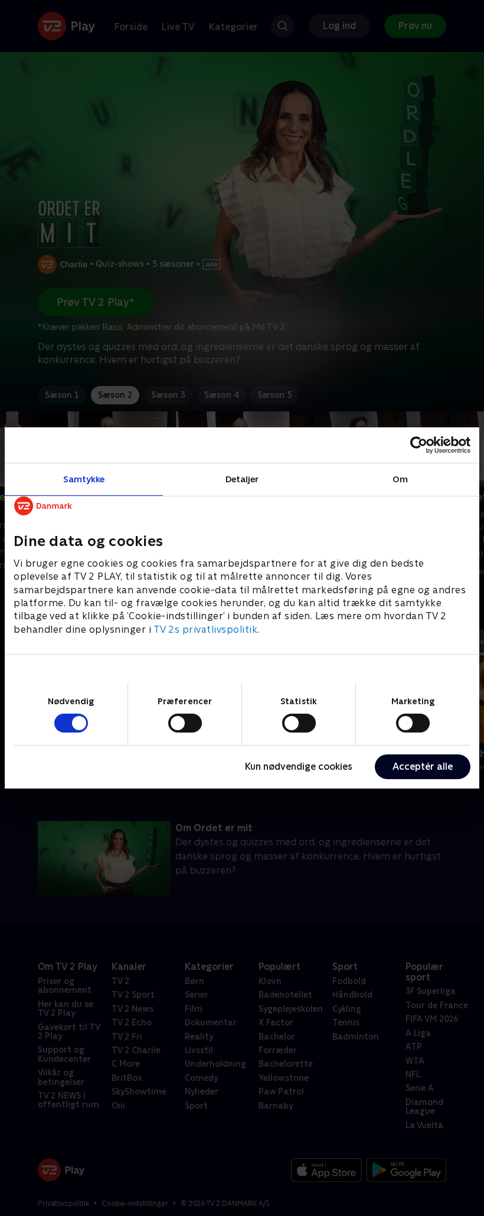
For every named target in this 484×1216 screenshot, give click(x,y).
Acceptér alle (423, 766)
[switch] (185, 723)
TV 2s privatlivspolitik (205, 629)
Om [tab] (400, 479)
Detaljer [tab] (242, 479)
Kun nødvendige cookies (298, 766)
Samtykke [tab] (84, 479)
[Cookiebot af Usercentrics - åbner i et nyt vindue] (418, 445)
